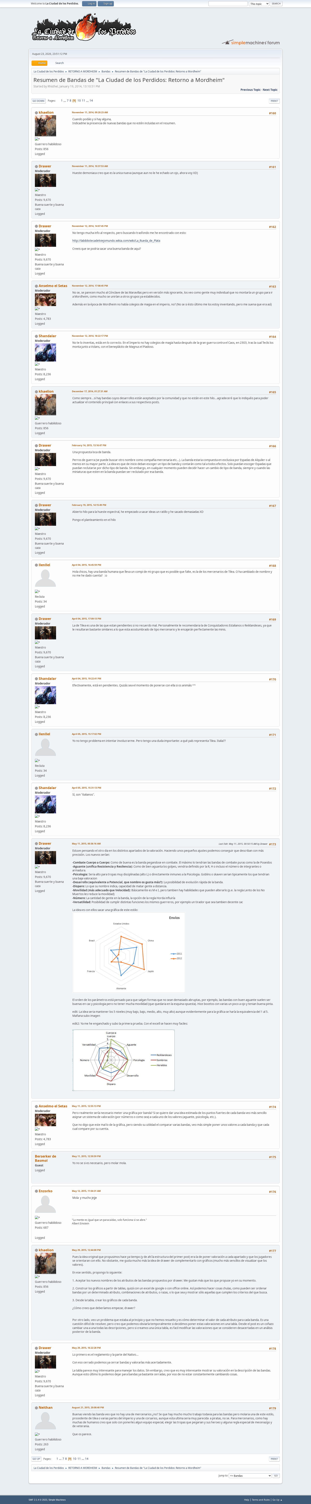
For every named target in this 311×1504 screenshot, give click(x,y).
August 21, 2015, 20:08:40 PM (88, 1407)
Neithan (46, 1407)
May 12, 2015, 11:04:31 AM (86, 1190)
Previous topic (251, 90)
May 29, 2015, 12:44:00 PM (86, 1249)
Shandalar (47, 336)
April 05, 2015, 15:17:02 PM (86, 733)
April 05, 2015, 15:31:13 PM (86, 787)
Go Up (36, 1458)
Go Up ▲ (277, 1499)
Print (274, 100)
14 (91, 100)
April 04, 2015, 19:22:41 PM (86, 678)
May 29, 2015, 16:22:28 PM (86, 1347)
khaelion (46, 112)
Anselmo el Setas (53, 285)
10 (79, 100)
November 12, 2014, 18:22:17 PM (90, 335)
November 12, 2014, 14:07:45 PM (90, 226)
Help (246, 1499)
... (65, 100)
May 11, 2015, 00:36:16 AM (86, 843)
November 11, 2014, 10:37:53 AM (90, 166)
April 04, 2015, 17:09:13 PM (86, 618)
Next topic (270, 90)
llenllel (44, 565)
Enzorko (45, 1191)
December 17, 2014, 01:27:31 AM (89, 391)
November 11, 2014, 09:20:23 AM (90, 112)
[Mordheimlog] (36, 1232)
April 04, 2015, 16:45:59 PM (86, 564)
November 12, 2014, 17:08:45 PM (90, 285)
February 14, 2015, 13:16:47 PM (89, 445)
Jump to (223, 1475)
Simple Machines (57, 1499)
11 (83, 100)
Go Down (38, 100)
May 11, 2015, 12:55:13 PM (86, 1106)
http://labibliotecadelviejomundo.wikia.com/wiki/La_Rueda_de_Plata (116, 241)
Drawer (45, 166)
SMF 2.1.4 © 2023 (38, 1499)
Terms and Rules (261, 1499)
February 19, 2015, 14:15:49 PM (89, 504)
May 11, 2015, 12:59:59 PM (86, 1156)
